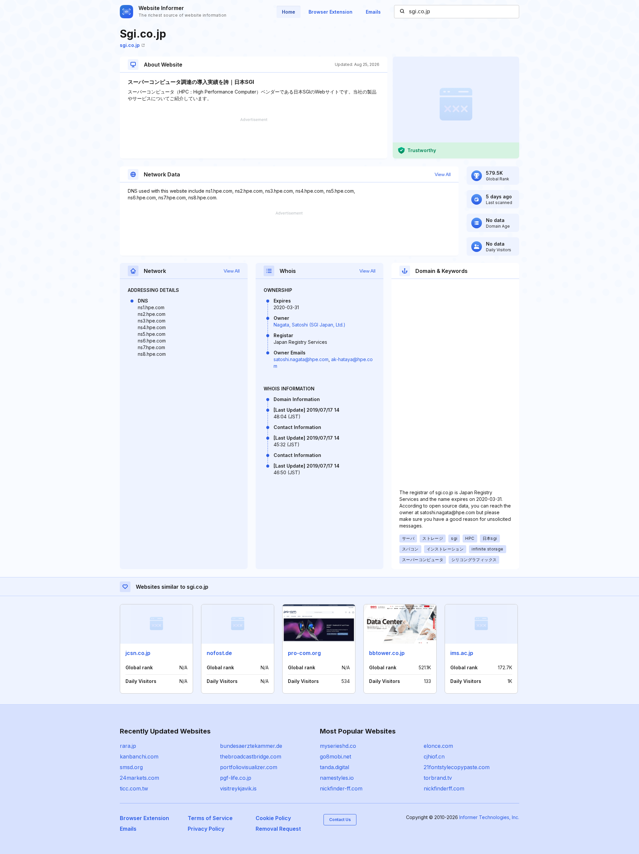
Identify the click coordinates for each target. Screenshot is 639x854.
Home (288, 12)
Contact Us (340, 819)
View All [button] (443, 174)
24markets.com (139, 777)
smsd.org (131, 767)
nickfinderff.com (444, 788)
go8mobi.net (335, 756)
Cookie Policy (273, 818)
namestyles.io (337, 777)
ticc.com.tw (134, 788)
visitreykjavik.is (238, 788)
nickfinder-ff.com (341, 788)
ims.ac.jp (461, 653)
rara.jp (128, 746)
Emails (373, 12)
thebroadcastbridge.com (250, 756)
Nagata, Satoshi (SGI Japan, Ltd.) (309, 324)
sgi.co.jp (130, 45)
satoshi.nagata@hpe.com (301, 359)
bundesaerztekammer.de (251, 746)
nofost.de (219, 653)
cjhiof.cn (434, 756)
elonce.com (438, 746)
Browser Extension (330, 12)
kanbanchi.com (139, 756)
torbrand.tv (438, 777)
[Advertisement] (253, 138)
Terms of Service (210, 818)
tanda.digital (334, 767)
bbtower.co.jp (387, 653)
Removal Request (278, 828)
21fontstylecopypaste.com (457, 767)
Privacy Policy (206, 828)
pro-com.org (304, 653)
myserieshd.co (338, 746)
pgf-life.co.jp (235, 777)
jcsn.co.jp (137, 653)
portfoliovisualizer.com (248, 767)
